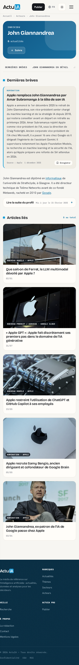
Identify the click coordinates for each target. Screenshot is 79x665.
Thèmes (46, 581)
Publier (38, 7)
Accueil (7, 16)
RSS (32, 658)
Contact (4, 631)
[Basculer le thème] (62, 7)
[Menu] (71, 7)
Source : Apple (14, 163)
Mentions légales (9, 636)
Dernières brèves (16, 67)
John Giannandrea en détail (50, 67)
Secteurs (47, 587)
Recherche (6, 609)
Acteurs (20, 16)
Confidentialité (9, 658)
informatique (54, 178)
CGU (24, 658)
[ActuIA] (11, 7)
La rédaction (7, 625)
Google (46, 193)
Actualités (47, 576)
